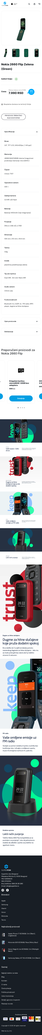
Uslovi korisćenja (7, 996)
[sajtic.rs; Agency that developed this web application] (9, 1031)
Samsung (4, 905)
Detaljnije (21, 398)
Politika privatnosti (8, 992)
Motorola (4, 916)
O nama (4, 985)
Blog (2, 977)
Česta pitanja (6, 988)
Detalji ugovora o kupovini (10, 1000)
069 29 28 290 (17, 884)
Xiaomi (3, 908)
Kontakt (4, 981)
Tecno (3, 920)
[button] (38, 4)
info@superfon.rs (12, 886)
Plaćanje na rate (7, 1004)
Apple (3, 901)
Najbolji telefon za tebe (9, 973)
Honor (3, 912)
